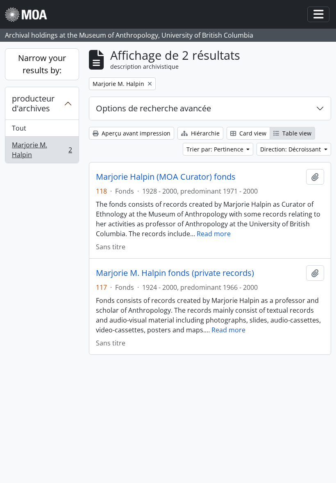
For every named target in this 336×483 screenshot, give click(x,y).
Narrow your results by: (42, 64)
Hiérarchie (204, 133)
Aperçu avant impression (135, 133)
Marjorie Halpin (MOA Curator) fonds (166, 177)
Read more (214, 233)
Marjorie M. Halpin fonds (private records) (175, 273)
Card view (252, 133)
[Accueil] (29, 14)
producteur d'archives (33, 103)
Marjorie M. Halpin (41, 149)
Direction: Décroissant (291, 149)
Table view (296, 133)
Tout (19, 128)
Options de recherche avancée (153, 108)
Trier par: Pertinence (215, 149)
